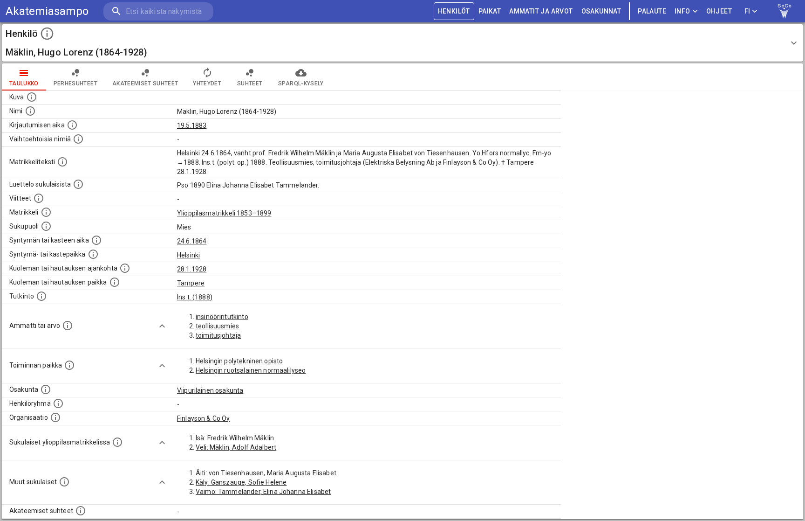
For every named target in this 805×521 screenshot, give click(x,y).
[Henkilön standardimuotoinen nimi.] (30, 111)
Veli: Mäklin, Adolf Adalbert (236, 447)
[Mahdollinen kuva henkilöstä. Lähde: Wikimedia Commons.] (31, 97)
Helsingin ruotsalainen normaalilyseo (251, 370)
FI (747, 11)
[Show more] (162, 326)
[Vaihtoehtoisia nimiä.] (78, 139)
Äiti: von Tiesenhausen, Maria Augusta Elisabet (266, 473)
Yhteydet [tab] (207, 83)
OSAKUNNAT (601, 11)
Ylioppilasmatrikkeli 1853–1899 (224, 213)
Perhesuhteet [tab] (75, 83)
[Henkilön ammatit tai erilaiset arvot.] (67, 325)
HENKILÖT (454, 11)
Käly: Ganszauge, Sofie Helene (241, 482)
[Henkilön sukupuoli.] (46, 226)
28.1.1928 (191, 269)
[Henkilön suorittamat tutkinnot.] (41, 296)
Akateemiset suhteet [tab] (145, 83)
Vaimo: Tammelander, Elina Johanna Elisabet (263, 491)
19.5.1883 (191, 125)
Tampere (191, 283)
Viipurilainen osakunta (210, 390)
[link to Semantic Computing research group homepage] (784, 11)
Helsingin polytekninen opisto (239, 361)
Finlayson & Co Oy (203, 418)
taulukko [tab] (24, 83)
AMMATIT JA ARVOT (541, 11)
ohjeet (719, 11)
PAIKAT (489, 11)
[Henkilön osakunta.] (45, 389)
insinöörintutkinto (222, 316)
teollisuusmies (217, 326)
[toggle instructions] (47, 33)
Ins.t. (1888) (194, 297)
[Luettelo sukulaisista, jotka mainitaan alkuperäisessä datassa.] (78, 184)
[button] (402, 43)
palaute (652, 11)
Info (682, 11)
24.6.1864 (191, 241)
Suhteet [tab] (249, 83)
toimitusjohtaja (218, 335)
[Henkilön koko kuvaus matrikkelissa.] (62, 161)
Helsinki (188, 255)
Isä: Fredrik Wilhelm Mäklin (235, 438)
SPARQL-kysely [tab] (300, 83)
